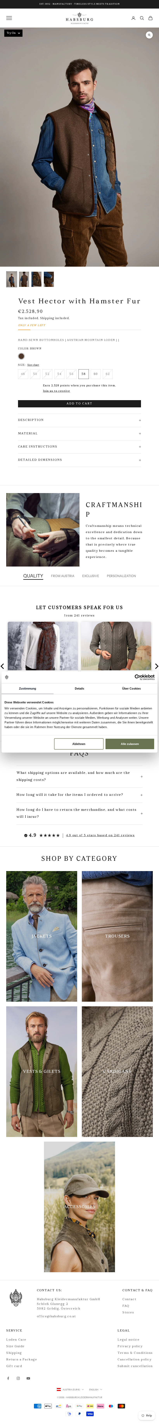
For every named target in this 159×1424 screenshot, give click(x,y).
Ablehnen (78, 744)
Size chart (33, 365)
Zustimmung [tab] (27, 688)
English (93, 1389)
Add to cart (79, 403)
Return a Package (21, 1359)
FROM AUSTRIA (62, 576)
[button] (3, 666)
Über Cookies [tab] (131, 688)
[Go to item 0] (11, 279)
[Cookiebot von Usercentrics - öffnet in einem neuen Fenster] (138, 677)
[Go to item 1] (24, 279)
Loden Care (16, 1339)
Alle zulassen (130, 744)
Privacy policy (130, 1346)
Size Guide (15, 1346)
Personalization (121, 576)
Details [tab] (79, 688)
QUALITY (33, 576)
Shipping (14, 1353)
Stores (128, 1312)
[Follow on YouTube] (28, 1378)
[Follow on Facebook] (8, 1378)
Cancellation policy (134, 1359)
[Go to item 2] (36, 279)
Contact (129, 1299)
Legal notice (128, 1339)
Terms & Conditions (135, 1353)
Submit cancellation (135, 1366)
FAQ (126, 1306)
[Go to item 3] (48, 279)
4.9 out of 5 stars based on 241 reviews (100, 835)
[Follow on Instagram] (18, 1378)
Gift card (14, 1366)
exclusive (90, 576)
